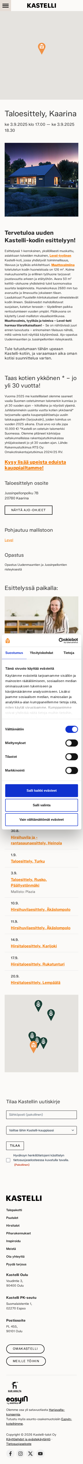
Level (9, 540)
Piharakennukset (18, 1233)
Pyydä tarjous (16, 1264)
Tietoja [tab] (69, 653)
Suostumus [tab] (14, 653)
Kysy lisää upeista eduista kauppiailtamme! (35, 465)
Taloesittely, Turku (28, 861)
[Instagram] (20, 1453)
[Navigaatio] (5, 5)
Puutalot (12, 1218)
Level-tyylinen (60, 256)
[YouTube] (40, 1453)
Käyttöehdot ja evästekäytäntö (28, 1439)
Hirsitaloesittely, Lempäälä (35, 982)
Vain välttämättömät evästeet (41, 819)
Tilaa (15, 1146)
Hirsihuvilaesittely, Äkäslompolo (40, 909)
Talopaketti (14, 1210)
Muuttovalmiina (63, 265)
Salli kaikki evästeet (42, 790)
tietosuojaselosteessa (28, 1160)
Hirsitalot (12, 1225)
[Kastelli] (41, 5)
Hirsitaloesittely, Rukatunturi (38, 964)
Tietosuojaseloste (18, 1444)
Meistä (11, 1249)
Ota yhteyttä (15, 1256)
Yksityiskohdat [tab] (41, 653)
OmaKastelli (25, 1349)
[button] (42, 49)
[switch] (71, 743)
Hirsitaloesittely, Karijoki (34, 946)
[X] (30, 1453)
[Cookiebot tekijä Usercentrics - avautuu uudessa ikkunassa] (59, 641)
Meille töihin (26, 1361)
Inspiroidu (13, 1241)
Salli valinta (41, 805)
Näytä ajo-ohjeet (28, 510)
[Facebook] (10, 1453)
